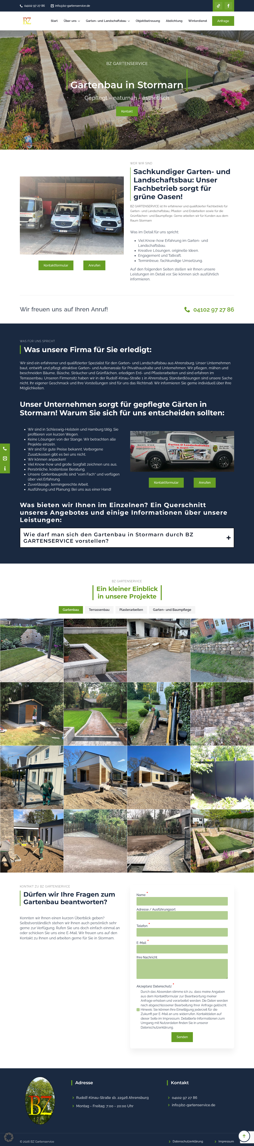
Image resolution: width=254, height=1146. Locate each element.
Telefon (143, 925)
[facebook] (228, 6)
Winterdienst (197, 21)
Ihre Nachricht (147, 957)
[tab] (71, 610)
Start (54, 21)
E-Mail (143, 942)
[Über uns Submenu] (79, 21)
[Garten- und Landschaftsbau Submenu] (129, 21)
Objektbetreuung (148, 21)
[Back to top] (244, 1136)
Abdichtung (174, 21)
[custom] (218, 6)
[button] (8, 1137)
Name (142, 894)
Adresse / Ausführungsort (156, 909)
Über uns (70, 21)
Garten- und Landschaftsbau (106, 21)
